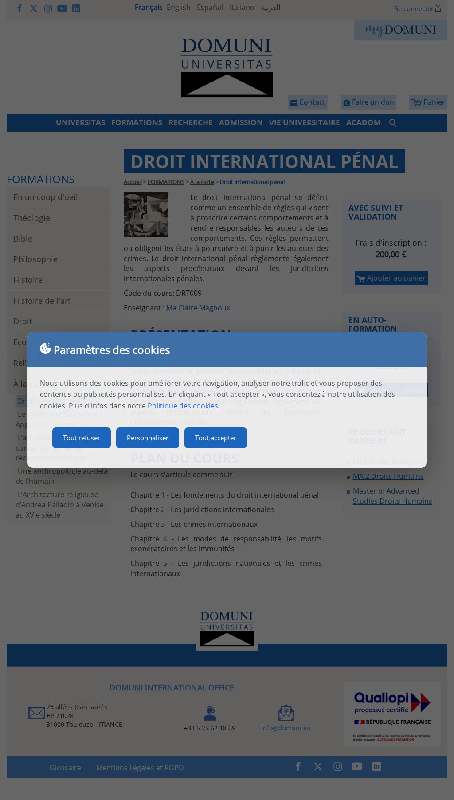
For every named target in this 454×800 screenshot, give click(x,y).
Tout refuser (81, 437)
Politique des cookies (183, 406)
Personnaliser (147, 437)
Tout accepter (215, 437)
